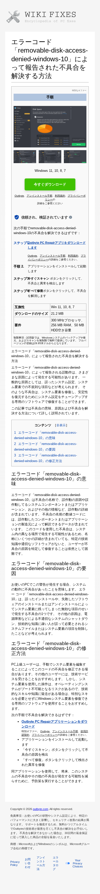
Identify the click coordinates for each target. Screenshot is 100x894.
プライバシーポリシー (44, 734)
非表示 (61, 425)
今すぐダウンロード (50, 184)
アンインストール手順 (65, 731)
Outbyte (45, 731)
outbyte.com (40, 809)
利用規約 (60, 195)
